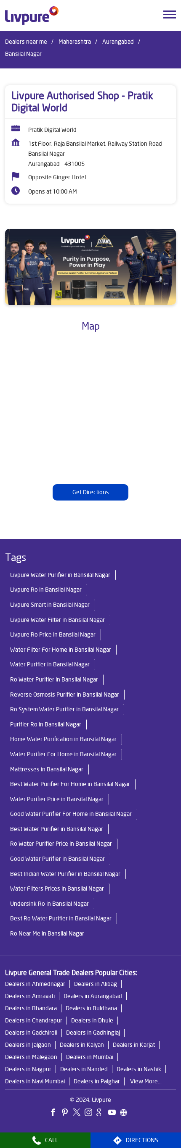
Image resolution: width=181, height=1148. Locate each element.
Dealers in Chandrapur (33, 1020)
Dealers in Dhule (92, 1020)
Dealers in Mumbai (89, 1057)
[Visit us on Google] (102, 1114)
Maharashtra (75, 41)
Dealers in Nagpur (28, 1069)
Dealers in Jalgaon (28, 1044)
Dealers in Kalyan (82, 1044)
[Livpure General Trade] (32, 15)
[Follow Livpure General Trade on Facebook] (55, 1114)
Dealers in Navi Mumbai (35, 1081)
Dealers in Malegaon (31, 1057)
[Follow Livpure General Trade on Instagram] (90, 1114)
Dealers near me (26, 41)
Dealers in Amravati (30, 996)
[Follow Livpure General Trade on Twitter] (79, 1114)
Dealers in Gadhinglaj (93, 1032)
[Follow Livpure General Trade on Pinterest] (67, 1114)
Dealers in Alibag (95, 984)
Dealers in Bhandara (31, 1008)
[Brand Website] (126, 1114)
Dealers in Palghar (97, 1081)
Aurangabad (118, 41)
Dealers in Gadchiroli (31, 1032)
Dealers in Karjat (134, 1044)
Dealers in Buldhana (91, 1008)
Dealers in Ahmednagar (35, 984)
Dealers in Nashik (139, 1069)
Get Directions (90, 492)
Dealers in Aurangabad (93, 996)
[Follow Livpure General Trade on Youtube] (114, 1114)
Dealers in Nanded (84, 1069)
